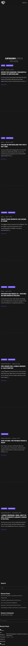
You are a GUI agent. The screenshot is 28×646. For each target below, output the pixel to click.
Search (3, 583)
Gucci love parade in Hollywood (9, 602)
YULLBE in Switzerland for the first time (11, 600)
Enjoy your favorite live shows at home (11, 605)
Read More (4, 84)
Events (3, 65)
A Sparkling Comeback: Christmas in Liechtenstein (13, 607)
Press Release (10, 65)
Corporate (4, 212)
